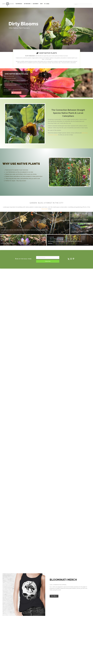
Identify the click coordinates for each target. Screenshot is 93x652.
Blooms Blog (19, 3)
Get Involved (27, 3)
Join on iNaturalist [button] (17, 92)
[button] (68, 258)
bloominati (45, 209)
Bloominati (35, 3)
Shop (41, 3)
